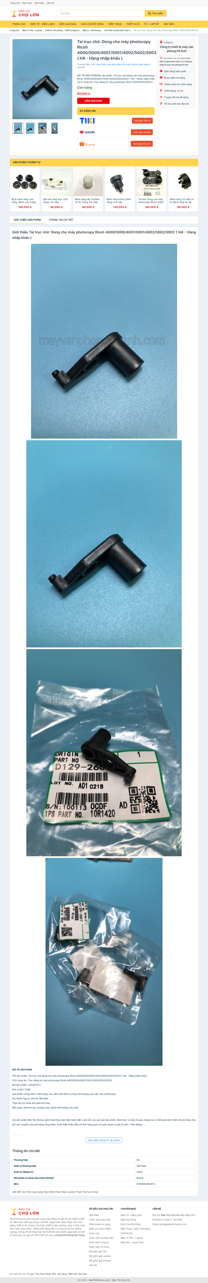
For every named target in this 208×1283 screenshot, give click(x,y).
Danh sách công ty (99, 1242)
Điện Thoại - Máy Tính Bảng (135, 1228)
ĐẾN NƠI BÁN (93, 100)
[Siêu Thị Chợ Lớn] (26, 1211)
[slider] (18, 128)
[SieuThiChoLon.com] (24, 13)
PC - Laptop (151, 24)
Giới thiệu (39, 3)
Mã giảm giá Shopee (100, 1260)
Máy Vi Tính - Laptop (32, 30)
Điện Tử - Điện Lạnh (42, 24)
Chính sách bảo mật (99, 1219)
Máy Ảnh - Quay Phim (132, 1242)
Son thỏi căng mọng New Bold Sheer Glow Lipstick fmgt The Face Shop (60, 1191)
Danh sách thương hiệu (101, 1237)
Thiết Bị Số (133, 24)
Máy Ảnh (169, 24)
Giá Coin (82, 1273)
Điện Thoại (115, 24)
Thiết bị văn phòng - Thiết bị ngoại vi (62, 30)
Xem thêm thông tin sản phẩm (104, 1140)
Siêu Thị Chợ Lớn (121, 1280)
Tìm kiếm (157, 13)
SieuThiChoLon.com (99, 1280)
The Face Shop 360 (45, 1273)
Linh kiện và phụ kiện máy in (117, 30)
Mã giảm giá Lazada (100, 1256)
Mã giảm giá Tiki (97, 1251)
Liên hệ (50, 3)
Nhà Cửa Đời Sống (92, 24)
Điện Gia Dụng (67, 24)
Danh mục (27, 3)
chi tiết (61, 219)
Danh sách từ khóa (99, 1246)
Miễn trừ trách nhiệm (100, 1228)
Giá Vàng (62, 1273)
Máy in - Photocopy (92, 30)
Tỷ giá (30, 1273)
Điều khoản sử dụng (99, 1224)
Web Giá (72, 1273)
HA (92, 64)
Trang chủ (15, 3)
